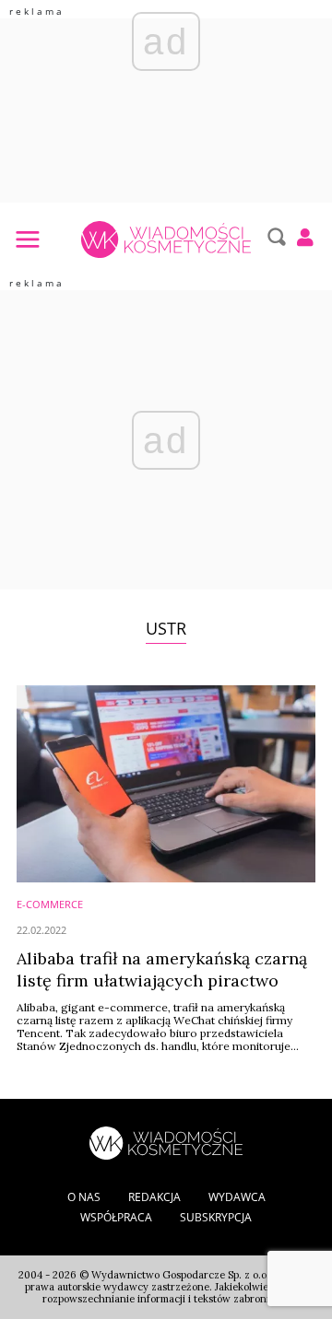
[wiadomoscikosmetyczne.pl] (166, 239)
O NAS (84, 1197)
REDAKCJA (154, 1197)
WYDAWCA (237, 1197)
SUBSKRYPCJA (216, 1217)
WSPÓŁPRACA (116, 1217)
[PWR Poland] (166, 1141)
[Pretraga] (274, 237)
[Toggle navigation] (27, 238)
